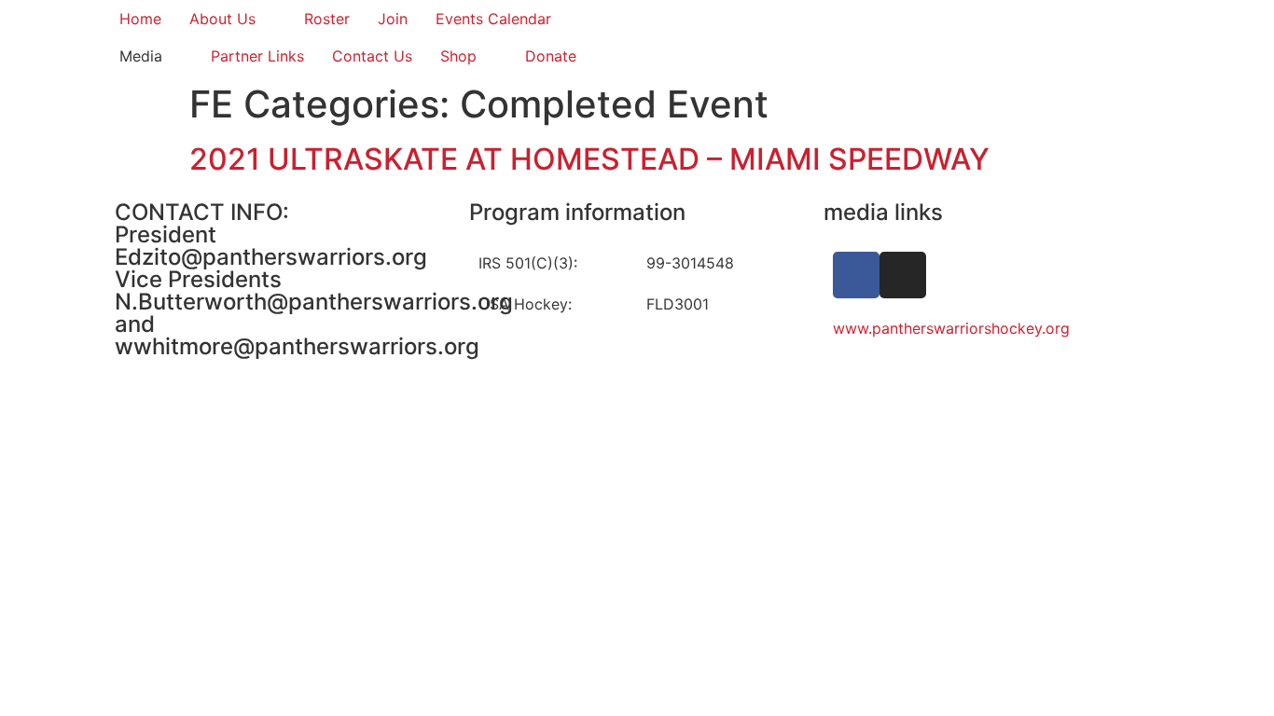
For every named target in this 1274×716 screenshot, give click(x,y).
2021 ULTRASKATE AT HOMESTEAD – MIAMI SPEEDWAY (589, 159)
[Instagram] (902, 275)
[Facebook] (856, 275)
